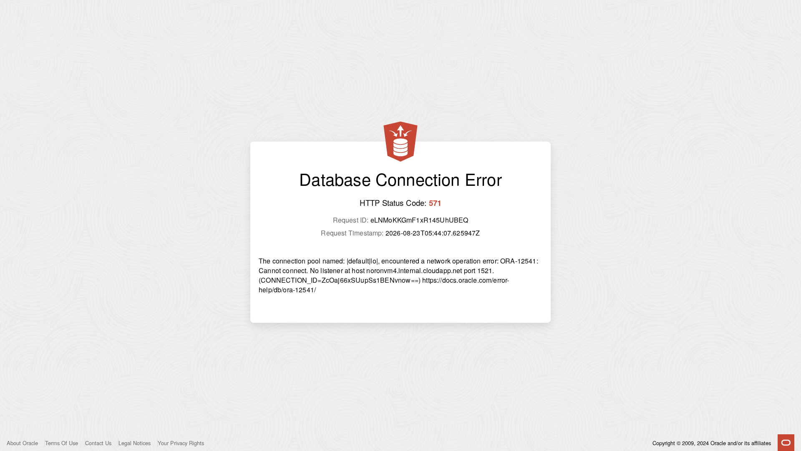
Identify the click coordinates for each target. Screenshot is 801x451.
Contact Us (98, 443)
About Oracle (22, 443)
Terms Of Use (61, 443)
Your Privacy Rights (181, 443)
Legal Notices (134, 443)
